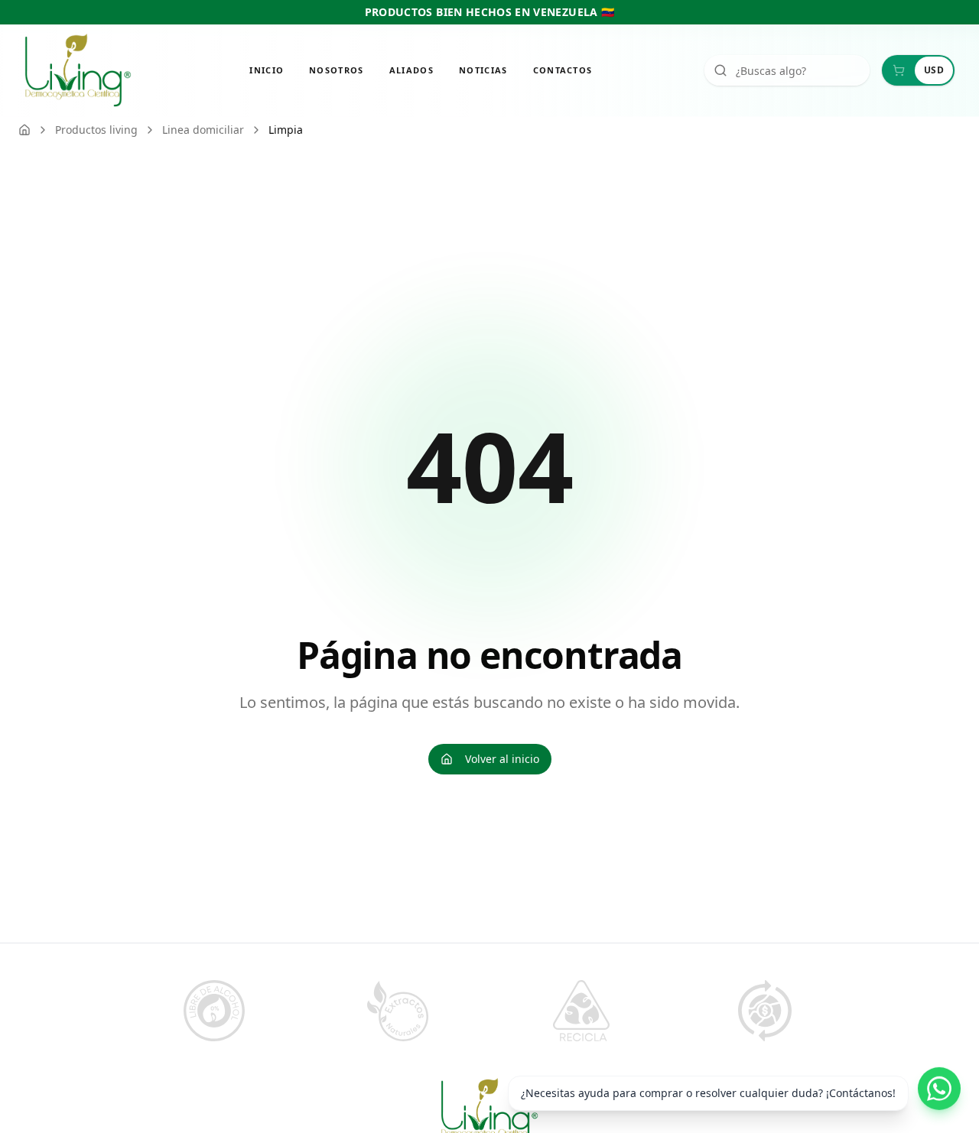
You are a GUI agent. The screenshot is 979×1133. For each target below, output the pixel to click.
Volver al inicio (502, 759)
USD (934, 69)
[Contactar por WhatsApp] (939, 1084)
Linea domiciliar (203, 129)
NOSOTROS (336, 70)
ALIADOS (411, 70)
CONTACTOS (563, 70)
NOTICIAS (483, 70)
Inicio (266, 70)
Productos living (96, 129)
